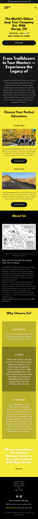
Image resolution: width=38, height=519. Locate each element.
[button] (35, 7)
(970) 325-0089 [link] (11, 508)
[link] (6, 7)
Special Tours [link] (19, 486)
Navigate (19, 469)
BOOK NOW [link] (19, 490)
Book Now (19, 43)
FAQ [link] (19, 488)
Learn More (19, 161)
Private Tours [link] (19, 483)
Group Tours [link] (19, 481)
